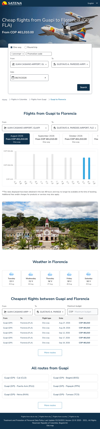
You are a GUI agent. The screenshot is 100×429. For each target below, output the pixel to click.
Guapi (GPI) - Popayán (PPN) (66, 386)
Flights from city (45, 417)
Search (83, 87)
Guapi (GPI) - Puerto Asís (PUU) (19, 386)
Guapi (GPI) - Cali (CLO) (15, 377)
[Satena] (12, 3)
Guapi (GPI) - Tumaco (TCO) (66, 394)
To (53, 58)
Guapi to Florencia (58, 99)
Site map (50, 425)
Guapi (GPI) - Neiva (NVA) (16, 394)
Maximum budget (74, 306)
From (12, 58)
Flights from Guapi (38, 99)
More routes (50, 352)
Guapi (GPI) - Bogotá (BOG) (66, 377)
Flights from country (60, 417)
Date (12, 72)
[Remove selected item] (46, 64)
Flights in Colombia (19, 99)
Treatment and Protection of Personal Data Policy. (24, 420)
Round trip (32, 47)
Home (4, 100)
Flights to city (74, 417)
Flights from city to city (29, 417)
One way (17, 47)
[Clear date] (45, 78)
